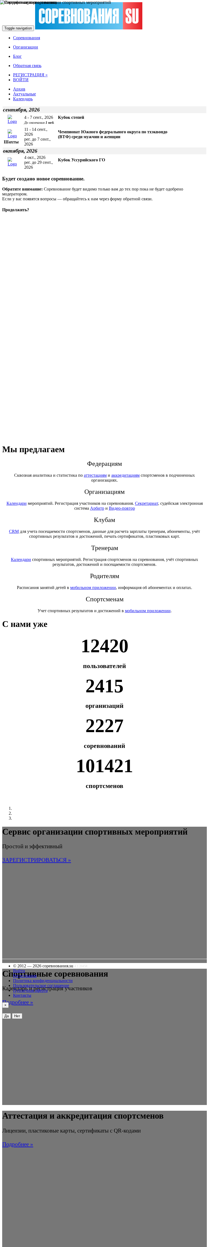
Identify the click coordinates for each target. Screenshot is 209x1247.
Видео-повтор (122, 508)
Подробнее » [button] (17, 1002)
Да (6, 1016)
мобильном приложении (93, 587)
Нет (17, 1016)
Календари (17, 503)
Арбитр (97, 508)
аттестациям (95, 475)
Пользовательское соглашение (41, 985)
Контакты (22, 995)
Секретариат (146, 503)
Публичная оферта (30, 990)
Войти (19, 970)
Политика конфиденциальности (43, 980)
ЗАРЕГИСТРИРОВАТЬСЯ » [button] (36, 860)
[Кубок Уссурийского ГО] (15, 164)
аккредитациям (125, 475)
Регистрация (24, 975)
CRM (14, 531)
